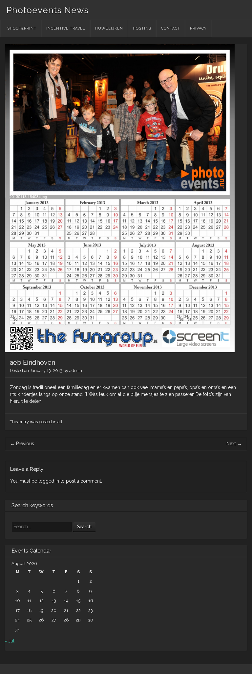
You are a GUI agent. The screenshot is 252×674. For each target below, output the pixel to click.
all (59, 421)
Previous (22, 443)
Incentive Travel (65, 28)
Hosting (142, 28)
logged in (48, 481)
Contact (170, 28)
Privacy (198, 28)
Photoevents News (48, 10)
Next (234, 443)
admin (75, 370)
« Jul (9, 641)
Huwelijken (109, 28)
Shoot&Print (21, 28)
